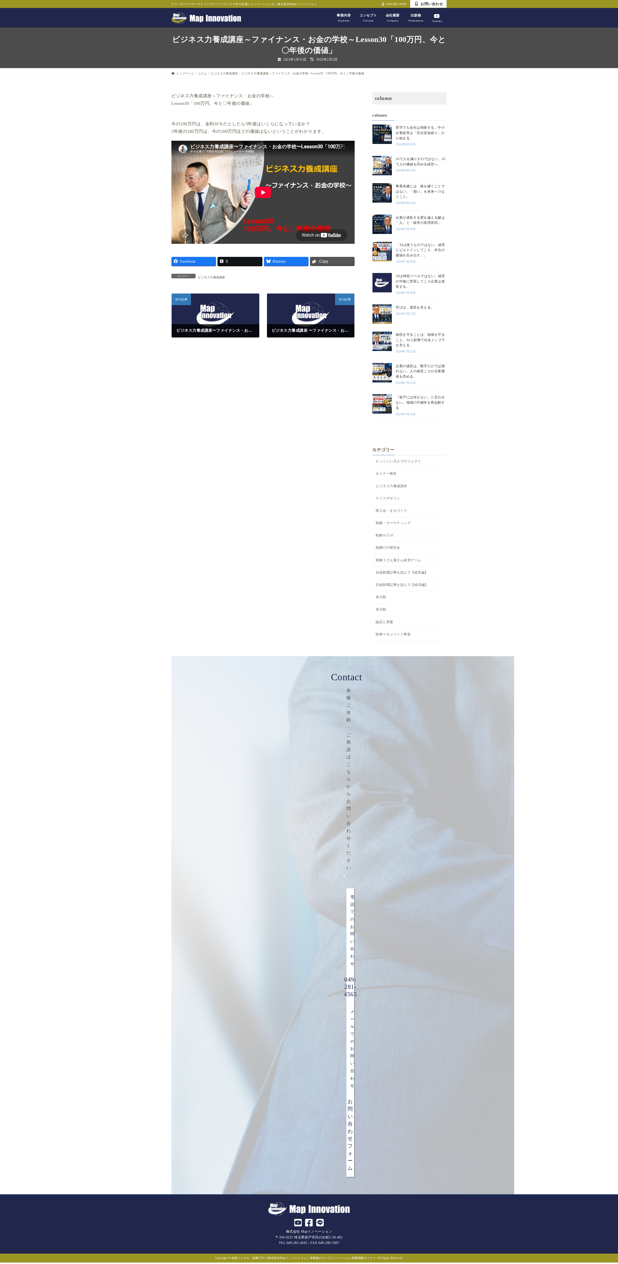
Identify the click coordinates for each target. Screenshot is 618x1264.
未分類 (381, 597)
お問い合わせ (431, 4)
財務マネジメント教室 (393, 634)
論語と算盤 (384, 622)
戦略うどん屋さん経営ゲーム (398, 560)
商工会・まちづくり (391, 511)
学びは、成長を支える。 (415, 307)
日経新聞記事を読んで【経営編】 (402, 572)
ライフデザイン (388, 498)
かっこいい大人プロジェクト (398, 461)
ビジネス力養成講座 (211, 277)
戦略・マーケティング (393, 523)
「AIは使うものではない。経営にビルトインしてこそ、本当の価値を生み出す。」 (420, 250)
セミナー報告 (386, 474)
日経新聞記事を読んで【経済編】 (402, 585)
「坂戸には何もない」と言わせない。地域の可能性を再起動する (420, 403)
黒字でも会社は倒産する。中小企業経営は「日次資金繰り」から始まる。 (420, 133)
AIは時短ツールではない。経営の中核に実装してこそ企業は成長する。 (420, 281)
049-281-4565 (396, 4)
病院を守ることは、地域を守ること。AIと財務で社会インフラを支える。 (420, 340)
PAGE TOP (600, 1222)
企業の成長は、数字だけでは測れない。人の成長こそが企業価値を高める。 (420, 371)
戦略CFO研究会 (388, 548)
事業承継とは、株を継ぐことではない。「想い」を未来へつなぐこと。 (420, 191)
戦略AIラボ (384, 535)
